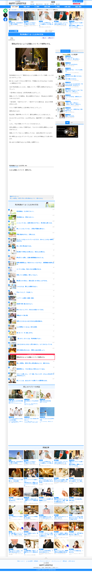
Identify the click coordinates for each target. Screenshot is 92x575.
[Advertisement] (31, 154)
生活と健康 (14, 9)
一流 (47, 4)
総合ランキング (75, 51)
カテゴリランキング (65, 51)
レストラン (40, 4)
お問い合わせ (71, 561)
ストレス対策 (20, 9)
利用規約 (36, 561)
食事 (33, 4)
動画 (67, 122)
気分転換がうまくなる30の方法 (30, 9)
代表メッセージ (21, 561)
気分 (59, 4)
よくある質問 (29, 561)
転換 (53, 4)
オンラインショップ (56, 561)
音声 (72, 122)
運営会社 (65, 561)
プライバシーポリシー (45, 561)
